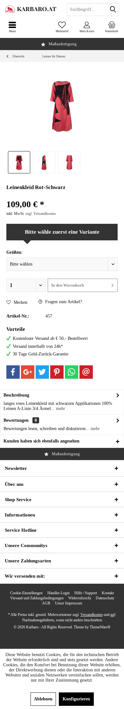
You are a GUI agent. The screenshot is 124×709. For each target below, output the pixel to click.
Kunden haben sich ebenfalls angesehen (41, 441)
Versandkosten (91, 614)
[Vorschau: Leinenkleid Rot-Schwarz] (19, 162)
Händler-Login (58, 593)
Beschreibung (16, 395)
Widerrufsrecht (79, 598)
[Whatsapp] (71, 372)
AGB (46, 603)
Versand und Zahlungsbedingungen (37, 598)
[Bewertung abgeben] (62, 196)
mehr (60, 408)
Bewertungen (16, 420)
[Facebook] (13, 372)
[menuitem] (111, 27)
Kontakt (108, 593)
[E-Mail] (86, 372)
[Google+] (27, 372)
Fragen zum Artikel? (63, 301)
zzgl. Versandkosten (40, 213)
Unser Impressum (68, 603)
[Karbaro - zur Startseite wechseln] (31, 9)
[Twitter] (42, 372)
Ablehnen (43, 699)
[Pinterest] (57, 372)
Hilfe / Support (85, 593)
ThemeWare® (100, 627)
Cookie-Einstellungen (26, 593)
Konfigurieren (76, 699)
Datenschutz (105, 598)
